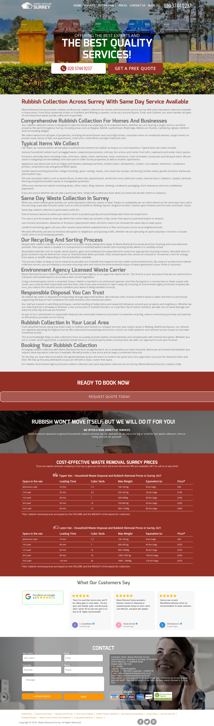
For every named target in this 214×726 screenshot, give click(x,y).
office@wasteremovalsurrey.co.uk (134, 673)
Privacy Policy (151, 714)
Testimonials (107, 5)
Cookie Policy (26, 714)
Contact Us (137, 5)
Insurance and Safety (43, 714)
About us (99, 717)
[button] (72, 607)
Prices (123, 5)
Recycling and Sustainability (132, 714)
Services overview (167, 714)
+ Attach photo (42, 696)
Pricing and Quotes (29, 717)
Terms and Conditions (84, 714)
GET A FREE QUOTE (135, 68)
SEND (83, 696)
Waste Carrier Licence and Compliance (55, 717)
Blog (151, 5)
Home (77, 5)
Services (89, 5)
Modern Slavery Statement (107, 714)
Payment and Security (64, 714)
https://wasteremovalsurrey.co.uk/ (133, 675)
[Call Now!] (178, 5)
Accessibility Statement (83, 717)
